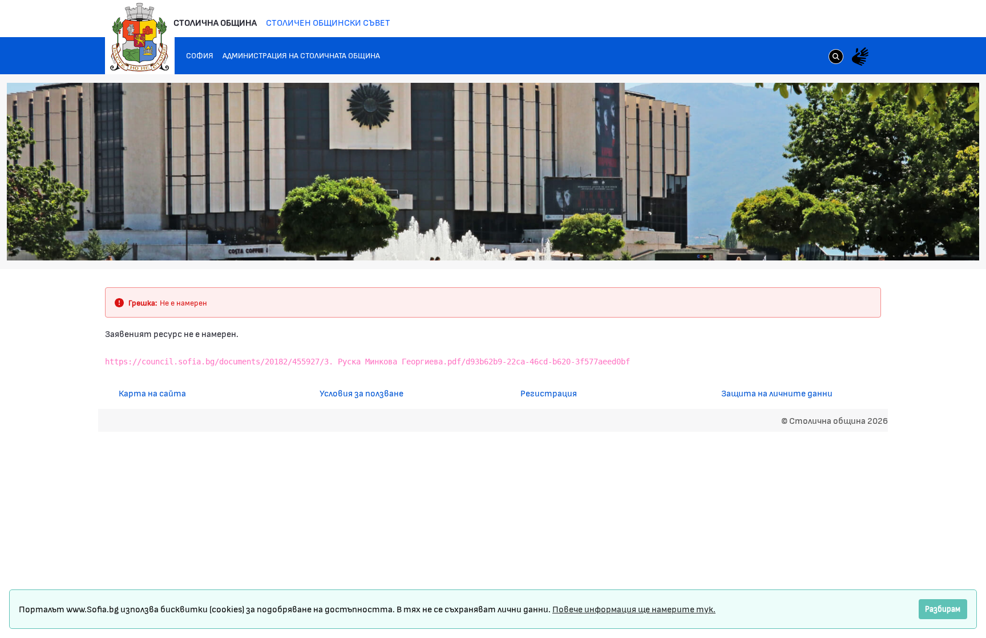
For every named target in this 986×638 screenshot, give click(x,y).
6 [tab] (913, 239)
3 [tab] (879, 239)
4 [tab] (891, 239)
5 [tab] (902, 239)
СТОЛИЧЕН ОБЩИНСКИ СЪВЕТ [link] (328, 22)
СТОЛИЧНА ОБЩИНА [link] (215, 22)
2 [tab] (868, 239)
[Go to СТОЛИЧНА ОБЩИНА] (139, 37)
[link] (836, 57)
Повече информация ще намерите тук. (634, 608)
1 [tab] (856, 239)
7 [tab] (925, 239)
